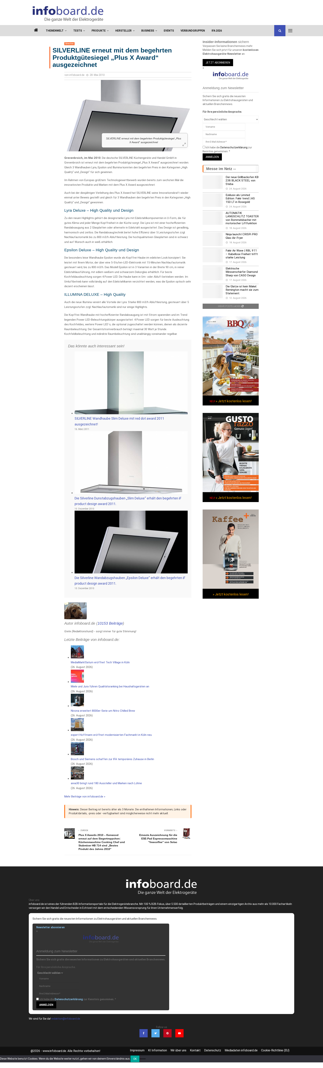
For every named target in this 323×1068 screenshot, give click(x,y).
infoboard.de (76, 74)
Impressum (137, 1050)
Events (169, 30)
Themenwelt (55, 30)
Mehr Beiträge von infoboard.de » (84, 796)
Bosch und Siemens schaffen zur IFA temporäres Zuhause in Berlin (112, 759)
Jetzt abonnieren (218, 62)
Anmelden (212, 156)
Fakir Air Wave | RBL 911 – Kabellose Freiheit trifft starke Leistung (242, 254)
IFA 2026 (217, 30)
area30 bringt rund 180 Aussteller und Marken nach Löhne (106, 783)
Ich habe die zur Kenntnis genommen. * (77, 999)
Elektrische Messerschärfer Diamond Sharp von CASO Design (242, 272)
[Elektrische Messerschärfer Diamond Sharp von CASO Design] (213, 273)
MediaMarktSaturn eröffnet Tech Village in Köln (100, 662)
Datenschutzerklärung (233, 147)
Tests (77, 30)
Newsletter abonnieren (50, 927)
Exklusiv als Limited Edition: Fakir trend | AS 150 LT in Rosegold (240, 198)
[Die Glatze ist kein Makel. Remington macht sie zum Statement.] (213, 291)
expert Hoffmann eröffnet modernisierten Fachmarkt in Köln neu (111, 735)
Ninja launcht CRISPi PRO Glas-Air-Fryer (242, 236)
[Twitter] (155, 1033)
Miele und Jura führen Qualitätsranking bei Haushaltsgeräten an (110, 686)
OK (135, 1058)
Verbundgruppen (193, 30)
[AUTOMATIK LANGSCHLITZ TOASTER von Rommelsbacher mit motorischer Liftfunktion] (213, 218)
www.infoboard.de (54, 1051)
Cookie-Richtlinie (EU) (275, 1050)
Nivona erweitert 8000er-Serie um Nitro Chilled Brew (103, 710)
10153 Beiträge (110, 623)
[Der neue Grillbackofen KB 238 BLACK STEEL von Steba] (213, 182)
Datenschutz (212, 1050)
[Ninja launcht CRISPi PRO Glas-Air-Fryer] (213, 239)
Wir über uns (178, 1050)
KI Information (157, 1050)
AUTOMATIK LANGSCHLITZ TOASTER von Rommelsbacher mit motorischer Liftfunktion (242, 218)
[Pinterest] (167, 1033)
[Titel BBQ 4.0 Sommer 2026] (231, 394)
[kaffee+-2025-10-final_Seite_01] (231, 587)
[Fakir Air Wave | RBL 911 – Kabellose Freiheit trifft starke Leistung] (213, 255)
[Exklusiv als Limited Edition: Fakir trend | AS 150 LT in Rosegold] (213, 200)
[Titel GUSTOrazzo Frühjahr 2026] (231, 491)
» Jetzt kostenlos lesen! (234, 401)
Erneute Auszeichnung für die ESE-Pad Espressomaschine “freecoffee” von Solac (158, 838)
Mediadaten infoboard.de (241, 1050)
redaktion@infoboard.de (65, 1018)
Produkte (99, 30)
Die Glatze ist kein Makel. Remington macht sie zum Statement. (242, 290)
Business (147, 30)
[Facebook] (143, 1033)
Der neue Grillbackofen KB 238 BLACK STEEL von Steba (242, 180)
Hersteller (123, 30)
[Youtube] (179, 1033)
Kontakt (195, 1050)
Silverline (69, 44)
